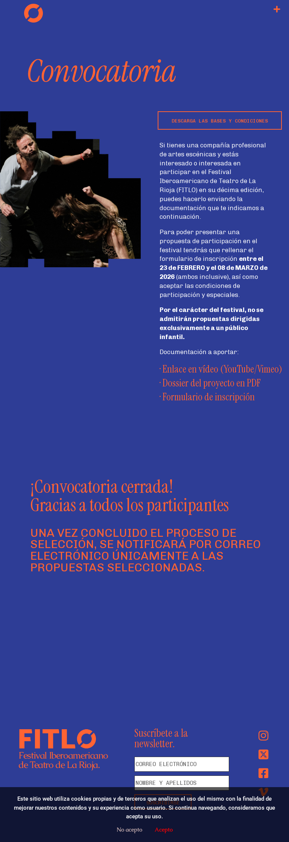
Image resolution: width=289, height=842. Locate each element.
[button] (277, 9)
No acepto (129, 829)
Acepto (164, 829)
